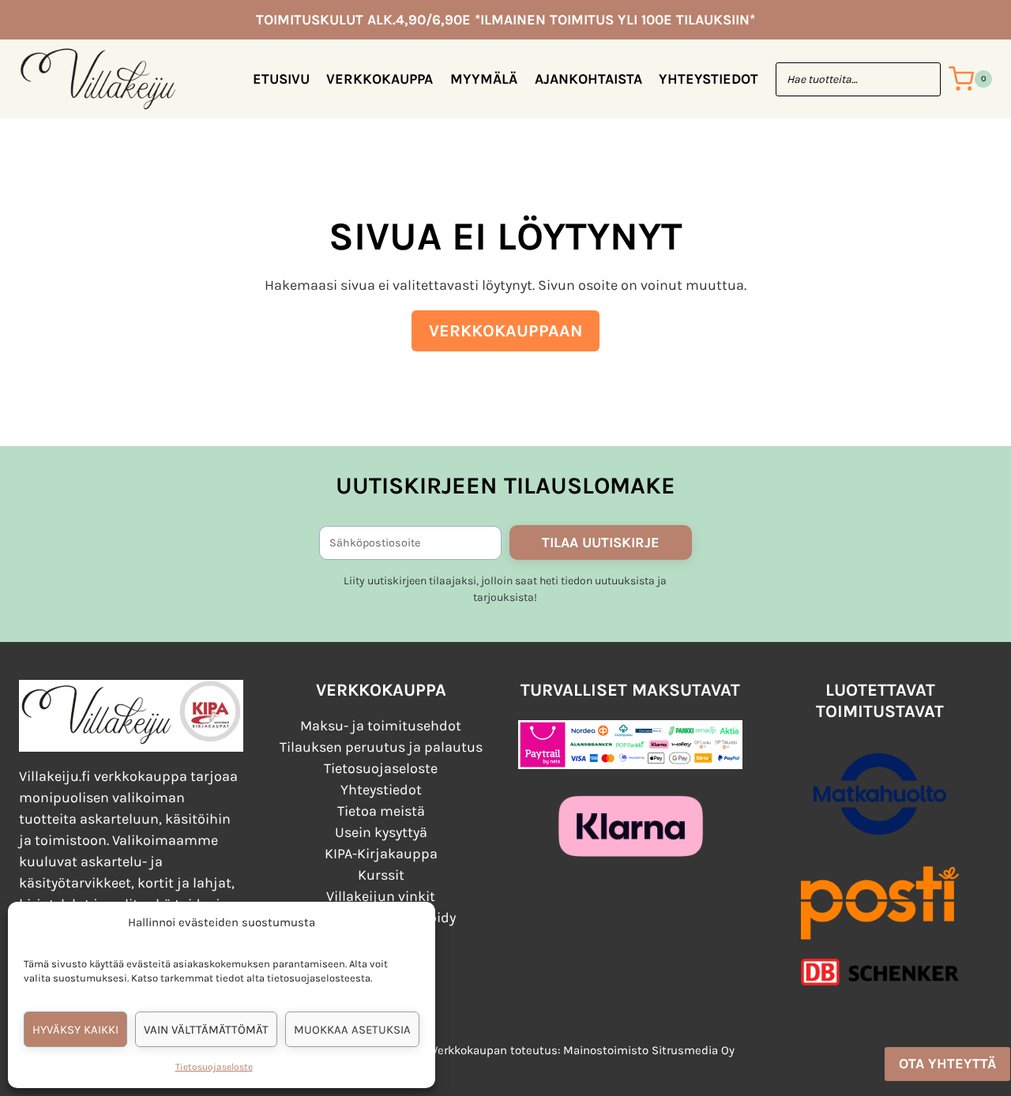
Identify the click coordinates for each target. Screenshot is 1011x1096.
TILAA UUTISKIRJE (601, 542)
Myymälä (483, 79)
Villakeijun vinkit (380, 896)
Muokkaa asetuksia (352, 1030)
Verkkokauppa (379, 79)
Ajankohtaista (588, 79)
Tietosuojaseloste (214, 1066)
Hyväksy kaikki (75, 1030)
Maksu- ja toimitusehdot (380, 725)
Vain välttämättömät (206, 1030)
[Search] (921, 79)
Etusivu (281, 79)
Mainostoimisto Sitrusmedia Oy (649, 1050)
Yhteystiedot (708, 79)
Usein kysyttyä (381, 832)
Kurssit (381, 875)
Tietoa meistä (381, 811)
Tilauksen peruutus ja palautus (381, 747)
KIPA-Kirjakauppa (381, 853)
